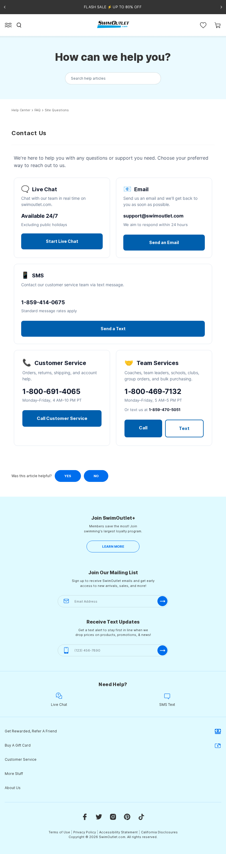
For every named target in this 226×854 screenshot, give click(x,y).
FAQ (37, 110)
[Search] (19, 25)
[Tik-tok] (141, 816)
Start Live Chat (62, 241)
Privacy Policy (84, 832)
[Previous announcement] (5, 7)
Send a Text (113, 328)
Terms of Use (59, 832)
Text (184, 428)
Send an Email (164, 242)
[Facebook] (84, 816)
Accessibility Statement (118, 832)
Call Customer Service (62, 418)
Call (143, 428)
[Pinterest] (127, 816)
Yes (67, 476)
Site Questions (57, 110)
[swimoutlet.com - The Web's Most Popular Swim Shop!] (113, 24)
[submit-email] (162, 601)
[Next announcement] (221, 7)
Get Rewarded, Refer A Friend (31, 731)
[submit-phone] (162, 650)
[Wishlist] (203, 25)
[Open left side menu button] (8, 25)
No (96, 476)
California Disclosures (159, 832)
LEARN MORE (113, 546)
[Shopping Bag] (217, 25)
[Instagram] (113, 816)
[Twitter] (98, 816)
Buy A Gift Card (18, 745)
